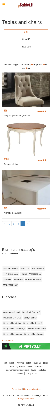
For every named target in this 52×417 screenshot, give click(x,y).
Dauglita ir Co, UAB (31, 312)
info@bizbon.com (26, 398)
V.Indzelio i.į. (35, 274)
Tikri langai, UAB (10, 274)
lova (12, 366)
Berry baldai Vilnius (12, 323)
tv (36, 373)
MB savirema (38, 268)
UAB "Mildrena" (10, 285)
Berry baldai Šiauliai (37, 328)
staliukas (42, 370)
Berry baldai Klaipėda (34, 334)
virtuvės (20, 363)
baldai (11, 363)
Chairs (26, 39)
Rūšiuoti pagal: (11, 64)
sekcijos (29, 373)
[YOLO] (26, 4)
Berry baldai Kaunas (12, 334)
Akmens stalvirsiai (11, 312)
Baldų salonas (30, 318)
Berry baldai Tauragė (32, 323)
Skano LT (24, 268)
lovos (33, 370)
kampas (37, 363)
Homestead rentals (31, 389)
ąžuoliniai (20, 366)
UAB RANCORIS (33, 279)
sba (5, 363)
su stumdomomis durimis (17, 370)
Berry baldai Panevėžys (14, 328)
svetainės (19, 373)
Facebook (8, 340)
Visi (26, 32)
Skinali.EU (18, 279)
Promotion (16, 389)
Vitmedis (7, 279)
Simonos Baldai (10, 268)
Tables (26, 47)
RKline (24, 274)
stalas (45, 363)
